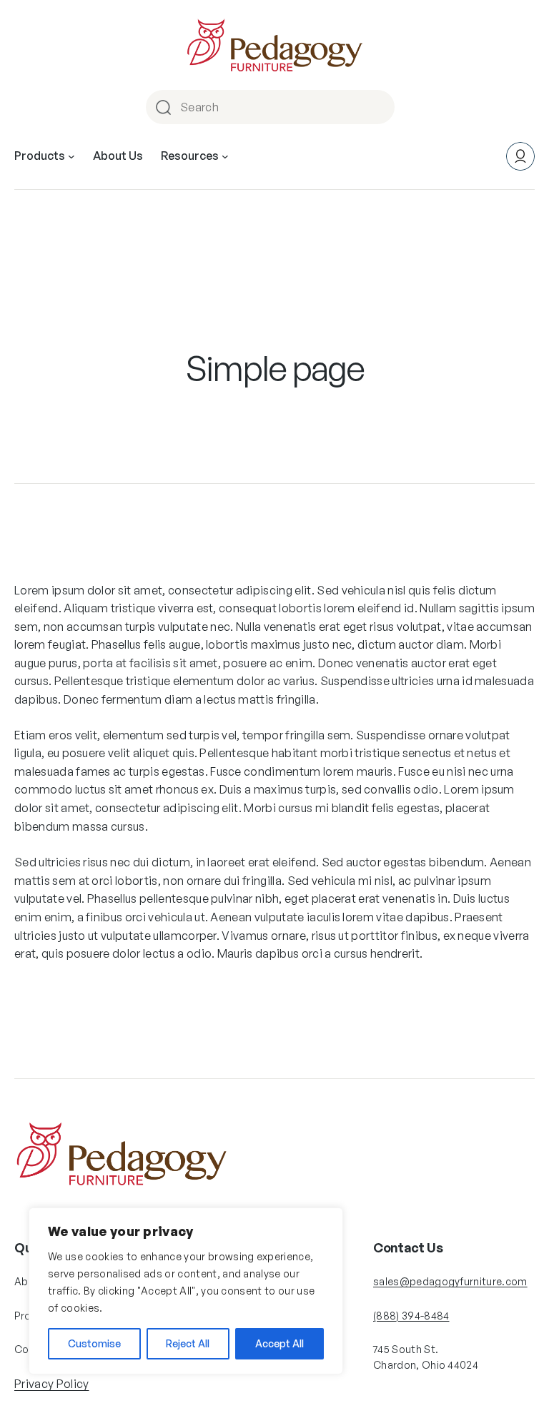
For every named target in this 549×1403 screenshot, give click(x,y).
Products (39, 155)
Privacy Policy (51, 1384)
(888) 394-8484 (411, 1316)
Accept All (279, 1343)
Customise (94, 1343)
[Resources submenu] (225, 156)
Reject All (187, 1343)
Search (381, 107)
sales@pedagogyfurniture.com (450, 1281)
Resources (190, 155)
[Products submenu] (71, 156)
